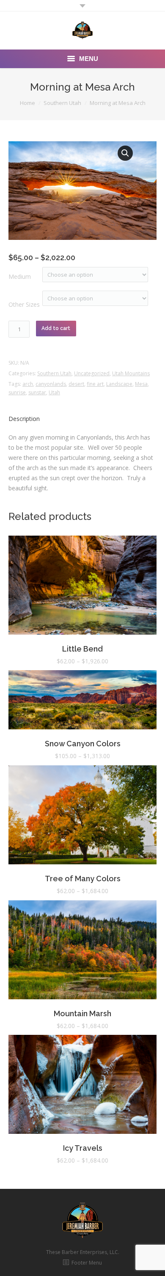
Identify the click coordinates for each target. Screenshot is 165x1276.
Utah (54, 392)
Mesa (141, 384)
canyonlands (51, 384)
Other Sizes (24, 304)
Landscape (119, 384)
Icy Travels (82, 1148)
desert (76, 384)
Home (27, 103)
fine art (95, 384)
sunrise (17, 392)
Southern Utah (62, 103)
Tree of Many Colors (83, 878)
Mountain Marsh (82, 1013)
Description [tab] (24, 419)
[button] (125, 153)
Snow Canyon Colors (83, 743)
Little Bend (82, 648)
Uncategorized (92, 373)
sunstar (37, 392)
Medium (19, 276)
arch (27, 384)
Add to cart (55, 328)
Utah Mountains (131, 373)
